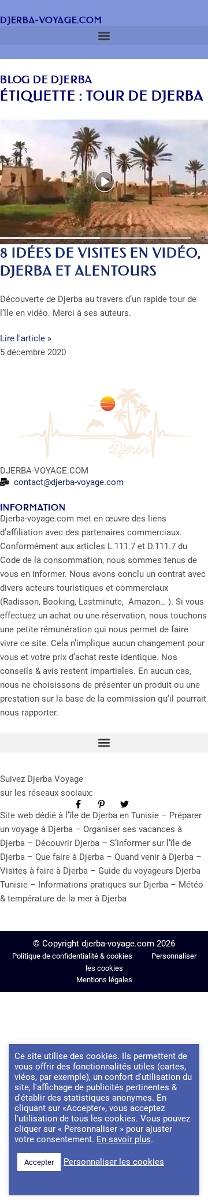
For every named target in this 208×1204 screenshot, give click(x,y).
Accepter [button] (39, 1162)
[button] (104, 35)
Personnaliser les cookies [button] (114, 1162)
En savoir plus (123, 1139)
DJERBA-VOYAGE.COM (51, 19)
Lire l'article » (25, 338)
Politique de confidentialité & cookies (73, 956)
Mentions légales (104, 979)
